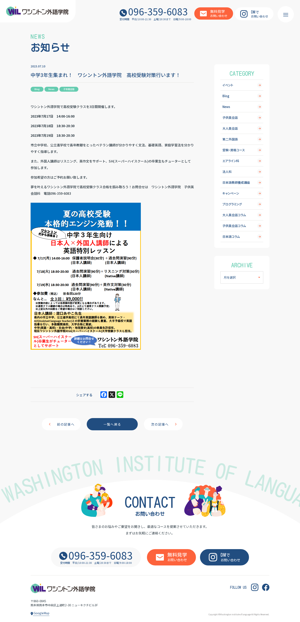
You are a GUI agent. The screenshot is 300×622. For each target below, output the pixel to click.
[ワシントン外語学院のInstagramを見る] (254, 587)
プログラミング (232, 204)
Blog (225, 96)
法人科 (227, 171)
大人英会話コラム (234, 215)
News (226, 107)
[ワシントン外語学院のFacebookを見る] (265, 587)
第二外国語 (230, 139)
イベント (227, 85)
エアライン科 (230, 161)
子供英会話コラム (234, 226)
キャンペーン (230, 193)
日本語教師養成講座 (236, 182)
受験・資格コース (233, 150)
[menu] (286, 14)
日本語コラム (231, 236)
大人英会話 (230, 128)
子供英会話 (230, 117)
